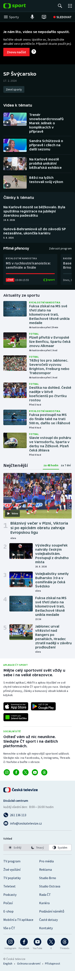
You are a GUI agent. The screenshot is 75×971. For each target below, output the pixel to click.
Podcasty (9, 894)
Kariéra (44, 903)
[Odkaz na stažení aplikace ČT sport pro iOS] (15, 706)
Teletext (9, 886)
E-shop (8, 911)
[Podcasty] (32, 17)
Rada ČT (45, 894)
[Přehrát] (7, 122)
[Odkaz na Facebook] (16, 772)
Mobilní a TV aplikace (18, 920)
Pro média (46, 861)
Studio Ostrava (49, 886)
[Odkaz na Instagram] (6, 772)
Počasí (8, 903)
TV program (11, 861)
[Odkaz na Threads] (44, 772)
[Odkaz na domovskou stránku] (20, 5)
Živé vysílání (11, 869)
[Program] (44, 17)
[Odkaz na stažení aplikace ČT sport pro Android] (43, 706)
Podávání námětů (51, 911)
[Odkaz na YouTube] (34, 772)
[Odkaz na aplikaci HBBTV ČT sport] (15, 717)
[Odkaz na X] (25, 772)
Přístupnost (52, 963)
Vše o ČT (9, 928)
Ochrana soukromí (28, 963)
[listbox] (37, 847)
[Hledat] (60, 6)
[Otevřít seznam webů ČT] (70, 6)
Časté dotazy (48, 920)
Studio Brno (47, 878)
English (7, 963)
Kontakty (46, 928)
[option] (15, 847)
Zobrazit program (60, 248)
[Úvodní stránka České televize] (20, 789)
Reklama (45, 869)
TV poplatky (12, 878)
